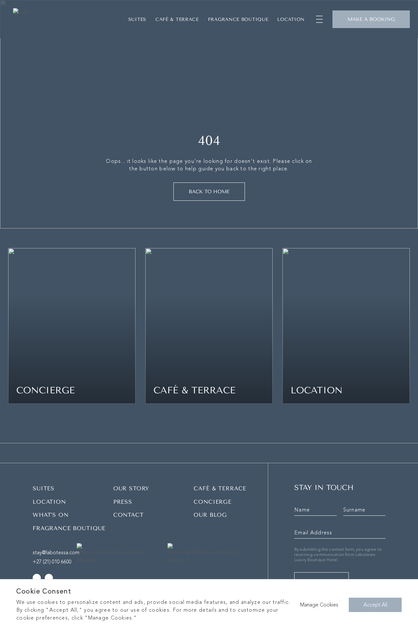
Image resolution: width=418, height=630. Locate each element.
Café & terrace (177, 19)
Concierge (213, 501)
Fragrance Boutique (238, 19)
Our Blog (210, 515)
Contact (128, 515)
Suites (137, 19)
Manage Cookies (319, 605)
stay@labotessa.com (56, 553)
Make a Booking (371, 19)
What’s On (51, 515)
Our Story (131, 488)
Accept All (375, 605)
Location (291, 19)
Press (122, 501)
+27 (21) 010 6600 (52, 562)
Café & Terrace (220, 488)
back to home (209, 192)
